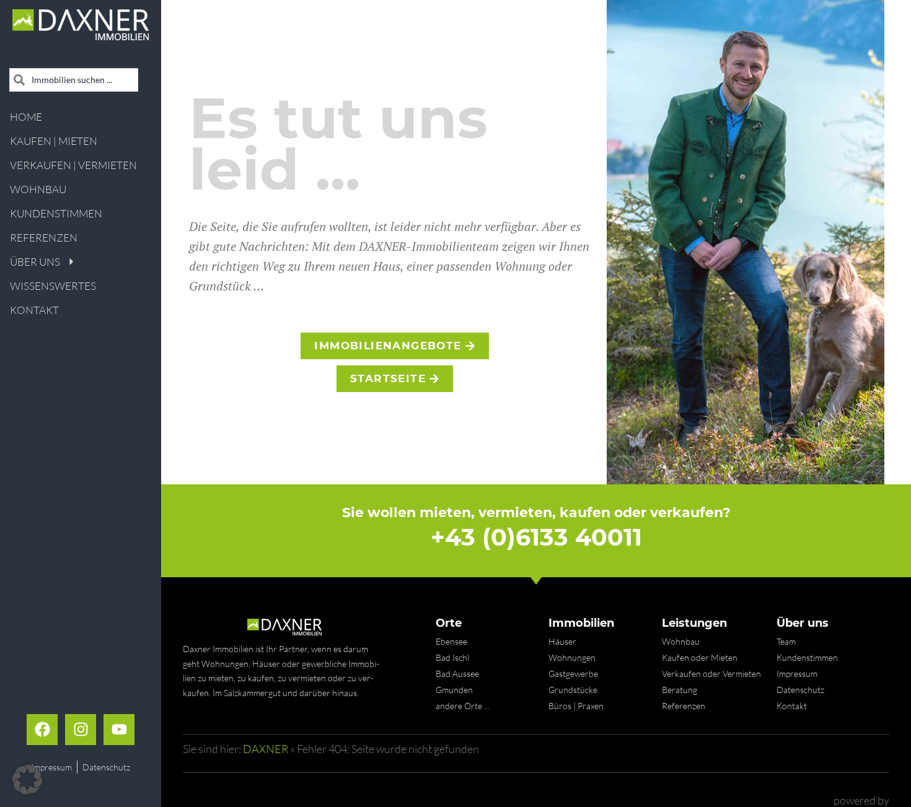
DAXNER (265, 749)
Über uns (35, 261)
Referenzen (43, 237)
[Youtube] (118, 729)
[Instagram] (80, 729)
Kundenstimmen (56, 213)
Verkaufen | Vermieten (73, 165)
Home (26, 116)
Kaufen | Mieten (53, 140)
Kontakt (34, 309)
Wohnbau (38, 189)
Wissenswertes (53, 285)
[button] (27, 779)
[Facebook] (42, 729)
